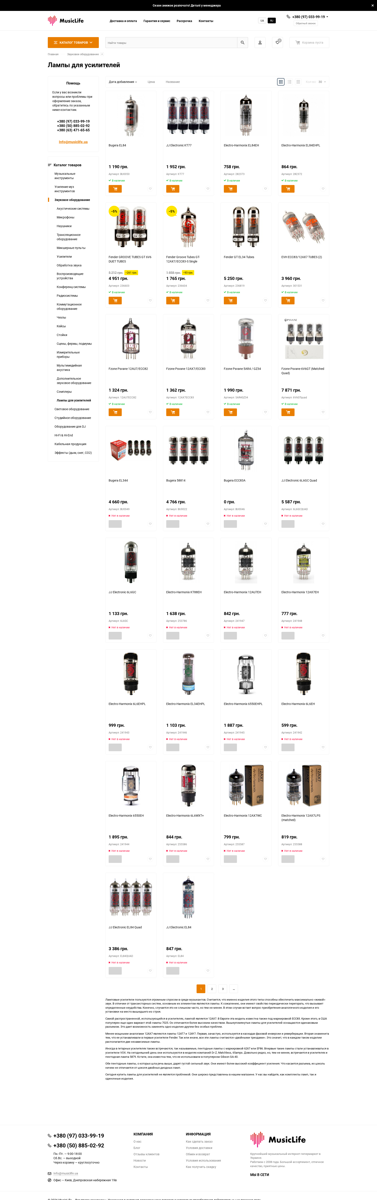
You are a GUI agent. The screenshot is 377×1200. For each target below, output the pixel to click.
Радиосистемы (67, 295)
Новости (140, 1160)
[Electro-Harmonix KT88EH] (188, 562)
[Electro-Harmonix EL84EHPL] (304, 115)
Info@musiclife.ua (73, 141)
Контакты (206, 21)
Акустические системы (73, 208)
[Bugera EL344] (131, 450)
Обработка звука (69, 265)
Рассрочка (184, 21)
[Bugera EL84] (131, 115)
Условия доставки (199, 1147)
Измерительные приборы (68, 354)
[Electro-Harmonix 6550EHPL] (246, 674)
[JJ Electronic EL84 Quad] (131, 897)
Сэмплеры (64, 391)
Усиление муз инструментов (65, 189)
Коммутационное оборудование (69, 306)
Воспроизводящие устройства (70, 276)
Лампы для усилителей (74, 400)
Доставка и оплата (123, 21)
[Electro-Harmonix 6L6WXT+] (188, 785)
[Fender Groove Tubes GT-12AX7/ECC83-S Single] (188, 227)
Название (173, 82)
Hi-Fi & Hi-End (64, 435)
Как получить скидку (201, 1166)
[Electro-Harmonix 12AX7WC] (246, 785)
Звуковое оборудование (83, 54)
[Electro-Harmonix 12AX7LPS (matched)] (304, 785)
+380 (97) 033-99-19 (308, 16)
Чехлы (61, 317)
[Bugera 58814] (188, 450)
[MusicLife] (289, 1139)
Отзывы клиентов (146, 1154)
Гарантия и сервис (157, 21)
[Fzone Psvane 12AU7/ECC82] (131, 338)
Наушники (64, 226)
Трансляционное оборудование (69, 237)
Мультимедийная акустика (69, 367)
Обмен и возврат (198, 1154)
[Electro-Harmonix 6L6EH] (304, 674)
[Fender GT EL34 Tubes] (246, 227)
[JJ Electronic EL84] (188, 897)
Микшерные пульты (71, 248)
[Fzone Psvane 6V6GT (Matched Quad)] (304, 338)
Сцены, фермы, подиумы (74, 343)
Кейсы (61, 326)
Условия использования (203, 1160)
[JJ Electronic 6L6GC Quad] (304, 450)
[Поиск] (242, 42)
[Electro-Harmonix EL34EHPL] (188, 674)
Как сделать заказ (199, 1141)
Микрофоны (65, 217)
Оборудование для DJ (70, 426)
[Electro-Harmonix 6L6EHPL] (131, 674)
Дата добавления (121, 82)
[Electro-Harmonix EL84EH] (246, 115)
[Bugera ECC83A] (246, 450)
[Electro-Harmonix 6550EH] (131, 785)
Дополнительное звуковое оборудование (74, 380)
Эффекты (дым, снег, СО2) (73, 453)
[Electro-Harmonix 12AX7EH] (304, 562)
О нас (137, 1141)
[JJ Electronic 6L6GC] (131, 562)
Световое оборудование (72, 409)
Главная (53, 54)
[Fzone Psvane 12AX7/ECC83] (188, 338)
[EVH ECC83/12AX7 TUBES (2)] (304, 227)
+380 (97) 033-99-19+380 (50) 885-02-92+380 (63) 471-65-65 (73, 125)
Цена (151, 82)
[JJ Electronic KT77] (188, 115)
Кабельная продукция (70, 444)
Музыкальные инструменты (65, 175)
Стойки (62, 335)
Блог (137, 1147)
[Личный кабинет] (260, 42)
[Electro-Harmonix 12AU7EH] (246, 562)
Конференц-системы (71, 287)
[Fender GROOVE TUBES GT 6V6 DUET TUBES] (131, 227)
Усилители (64, 256)
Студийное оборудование (73, 418)
